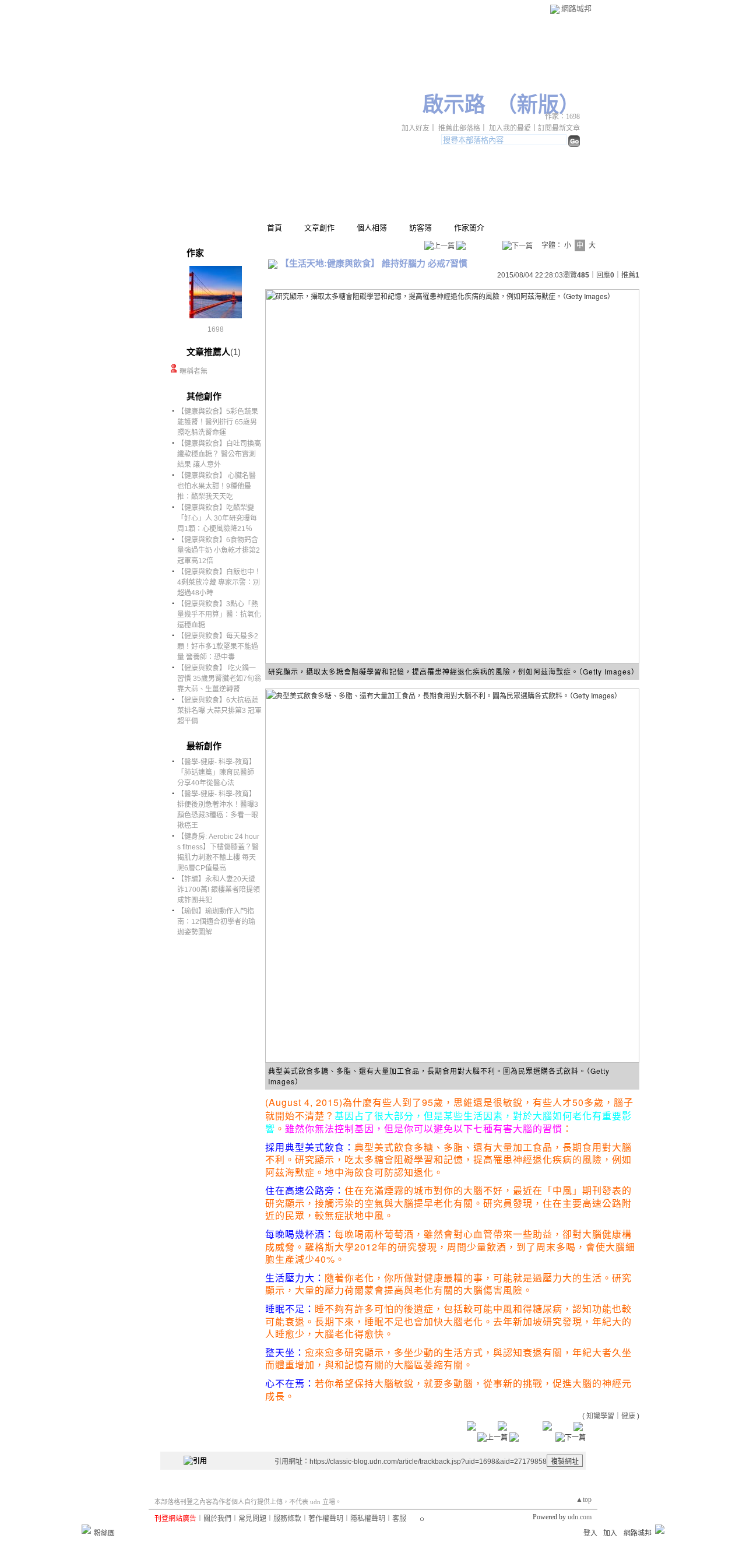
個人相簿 (372, 227)
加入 (610, 1533)
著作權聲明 (325, 1519)
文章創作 (319, 227)
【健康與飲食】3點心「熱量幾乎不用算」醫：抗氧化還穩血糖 (219, 614)
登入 (590, 1533)
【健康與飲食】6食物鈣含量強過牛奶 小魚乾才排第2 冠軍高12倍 (218, 550)
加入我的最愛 (510, 128)
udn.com (580, 1517)
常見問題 (252, 1519)
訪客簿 (420, 227)
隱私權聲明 (367, 1519)
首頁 (274, 227)
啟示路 (454, 105)
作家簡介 (469, 227)
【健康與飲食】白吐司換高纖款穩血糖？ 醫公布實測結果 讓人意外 (219, 454)
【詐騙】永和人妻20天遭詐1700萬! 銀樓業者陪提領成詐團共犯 (218, 889)
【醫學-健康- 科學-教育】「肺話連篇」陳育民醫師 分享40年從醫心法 (216, 772)
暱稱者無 (193, 371)
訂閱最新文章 (559, 128)
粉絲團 (104, 1533)
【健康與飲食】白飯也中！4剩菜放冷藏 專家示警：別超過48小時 (219, 582)
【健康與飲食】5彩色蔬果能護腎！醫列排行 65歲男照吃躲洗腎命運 (217, 422)
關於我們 (217, 1519)
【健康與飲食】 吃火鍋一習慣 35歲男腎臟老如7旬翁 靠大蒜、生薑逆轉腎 (219, 678)
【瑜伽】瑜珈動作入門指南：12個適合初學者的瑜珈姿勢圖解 (216, 921)
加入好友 (416, 128)
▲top (584, 1499)
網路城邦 (576, 8)
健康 (628, 1416)
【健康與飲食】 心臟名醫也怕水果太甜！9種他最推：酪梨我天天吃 (216, 486)
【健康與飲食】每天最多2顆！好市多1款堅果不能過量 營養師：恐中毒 (217, 646)
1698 (215, 329)
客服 (399, 1519)
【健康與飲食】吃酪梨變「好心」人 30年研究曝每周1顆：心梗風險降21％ (217, 518)
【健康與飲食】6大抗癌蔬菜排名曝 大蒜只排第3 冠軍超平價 (219, 710)
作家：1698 (562, 117)
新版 (538, 105)
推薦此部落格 (459, 128)
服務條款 (287, 1519)
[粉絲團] (86, 1529)
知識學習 (600, 1416)
